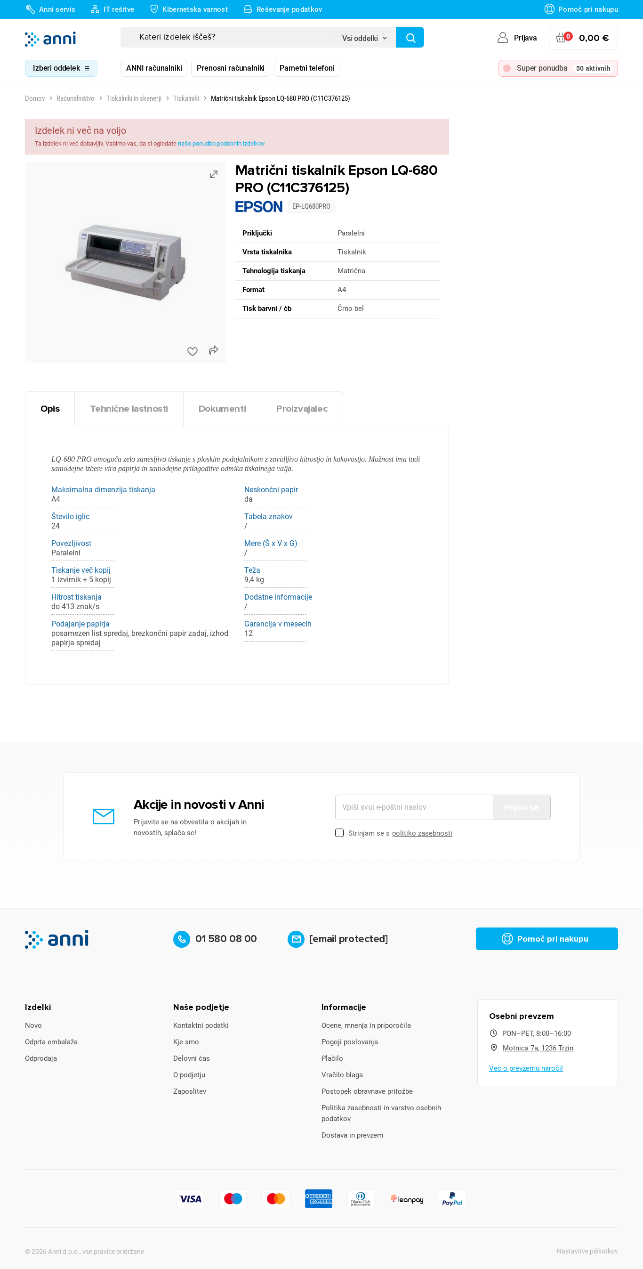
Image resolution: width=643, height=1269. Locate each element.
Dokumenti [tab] (222, 409)
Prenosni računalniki (231, 68)
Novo (33, 1025)
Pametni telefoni (307, 68)
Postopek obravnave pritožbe (367, 1091)
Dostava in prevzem (352, 1135)
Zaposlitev (189, 1091)
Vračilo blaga (342, 1075)
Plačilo (332, 1058)
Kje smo (186, 1042)
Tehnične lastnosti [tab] (129, 409)
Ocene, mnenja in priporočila (366, 1025)
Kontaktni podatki (201, 1025)
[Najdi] (410, 37)
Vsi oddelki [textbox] (360, 38)
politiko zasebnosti (422, 833)
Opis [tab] (49, 409)
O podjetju (189, 1075)
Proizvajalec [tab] (302, 409)
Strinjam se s (400, 833)
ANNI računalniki (154, 68)
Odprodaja (41, 1058)
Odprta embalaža (51, 1042)
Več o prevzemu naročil (526, 1068)
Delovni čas (191, 1058)
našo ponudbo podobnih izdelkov (221, 143)
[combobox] (365, 35)
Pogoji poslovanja (350, 1042)
